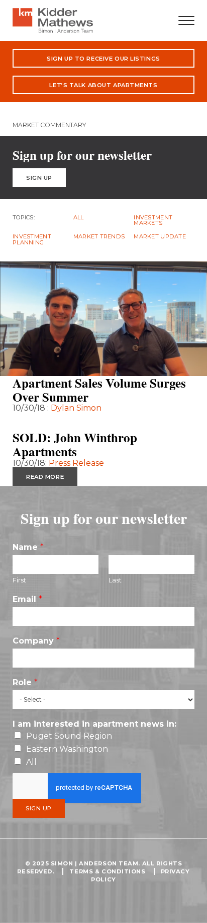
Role (25, 682)
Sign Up (39, 177)
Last (115, 580)
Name (28, 547)
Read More (45, 421)
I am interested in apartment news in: (94, 724)
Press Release (76, 463)
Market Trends (99, 236)
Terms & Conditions (107, 871)
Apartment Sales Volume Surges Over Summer (99, 390)
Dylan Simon (76, 408)
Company (36, 641)
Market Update (160, 236)
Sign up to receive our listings (103, 58)
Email (27, 599)
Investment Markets (153, 220)
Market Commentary (49, 125)
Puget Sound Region (69, 736)
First (19, 580)
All (78, 217)
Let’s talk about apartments (103, 85)
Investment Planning (32, 239)
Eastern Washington (67, 749)
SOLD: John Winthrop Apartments (75, 444)
